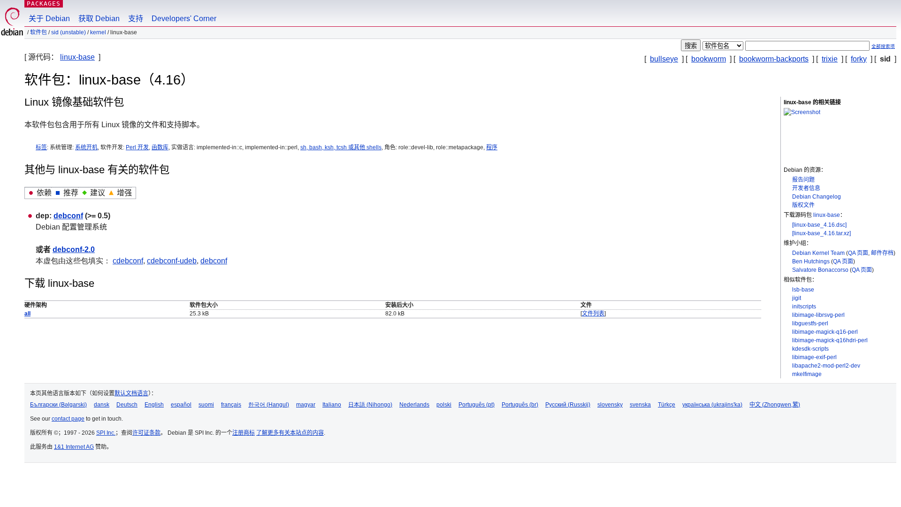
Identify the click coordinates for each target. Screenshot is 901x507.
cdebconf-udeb (172, 261)
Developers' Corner (184, 19)
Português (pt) (476, 404)
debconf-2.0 (74, 250)
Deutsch (126, 404)
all (27, 313)
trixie (830, 59)
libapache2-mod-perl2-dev (826, 365)
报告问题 (803, 180)
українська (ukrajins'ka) (712, 404)
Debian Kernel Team (818, 253)
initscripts (804, 306)
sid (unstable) (68, 32)
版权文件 (803, 205)
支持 (135, 19)
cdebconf (128, 261)
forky (859, 59)
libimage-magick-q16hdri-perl (830, 340)
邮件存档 (882, 253)
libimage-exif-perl (814, 357)
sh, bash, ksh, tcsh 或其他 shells (341, 147)
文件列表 (593, 313)
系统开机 (86, 147)
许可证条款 (146, 433)
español (181, 404)
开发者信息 (806, 188)
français (231, 404)
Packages (44, 3)
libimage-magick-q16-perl (825, 332)
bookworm (708, 59)
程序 (491, 147)
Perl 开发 (137, 147)
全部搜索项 (883, 46)
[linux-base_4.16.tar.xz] (821, 233)
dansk (101, 404)
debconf (68, 216)
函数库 (160, 147)
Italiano (331, 404)
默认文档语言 (131, 393)
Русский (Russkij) (567, 404)
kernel (98, 32)
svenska (640, 404)
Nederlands (414, 404)
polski (443, 404)
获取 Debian (99, 19)
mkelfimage (807, 374)
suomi (206, 404)
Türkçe (666, 404)
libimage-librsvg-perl (818, 315)
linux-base (77, 57)
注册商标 (243, 433)
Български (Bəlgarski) (58, 404)
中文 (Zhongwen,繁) (774, 404)
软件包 (38, 32)
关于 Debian (49, 19)
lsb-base (803, 289)
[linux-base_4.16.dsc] (819, 225)
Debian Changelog (816, 196)
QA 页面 (858, 253)
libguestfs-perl (810, 323)
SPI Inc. (105, 433)
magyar (305, 404)
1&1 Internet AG (74, 447)
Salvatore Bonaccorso (820, 270)
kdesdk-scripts (810, 349)
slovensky (610, 404)
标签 (41, 147)
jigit (796, 298)
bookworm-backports (774, 59)
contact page (68, 418)
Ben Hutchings (811, 261)
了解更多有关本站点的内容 (290, 433)
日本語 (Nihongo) (370, 404)
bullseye (664, 59)
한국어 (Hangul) (268, 404)
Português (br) (520, 404)
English (154, 404)
